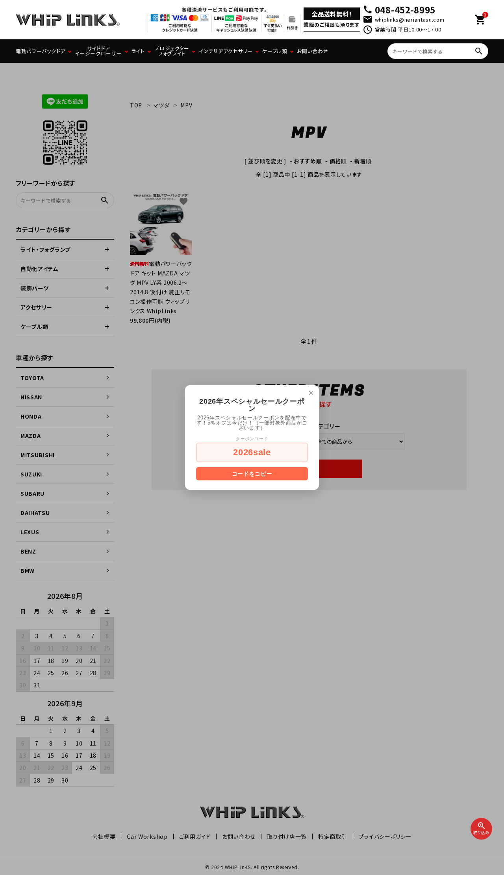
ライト (138, 51)
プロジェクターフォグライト (171, 50)
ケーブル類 (274, 51)
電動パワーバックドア (40, 51)
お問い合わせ (312, 51)
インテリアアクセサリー (226, 51)
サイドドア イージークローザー (98, 50)
